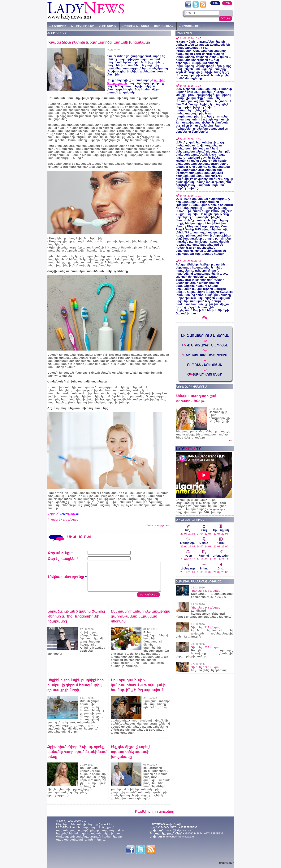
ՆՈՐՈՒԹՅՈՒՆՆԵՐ (82, 26)
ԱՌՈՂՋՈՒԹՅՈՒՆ (189, 26)
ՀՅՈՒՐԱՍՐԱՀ (107, 26)
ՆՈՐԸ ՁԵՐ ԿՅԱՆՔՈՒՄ (191, 386)
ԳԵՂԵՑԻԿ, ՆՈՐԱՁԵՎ (135, 26)
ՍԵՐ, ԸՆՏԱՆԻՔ (163, 26)
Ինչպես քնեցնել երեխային (210, 670)
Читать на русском (159, 525)
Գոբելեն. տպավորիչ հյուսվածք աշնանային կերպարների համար (205, 653)
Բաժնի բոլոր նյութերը (154, 811)
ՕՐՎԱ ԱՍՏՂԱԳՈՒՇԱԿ (191, 519)
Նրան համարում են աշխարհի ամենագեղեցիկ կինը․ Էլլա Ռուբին (205, 633)
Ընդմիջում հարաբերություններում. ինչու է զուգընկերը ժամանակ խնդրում (203, 613)
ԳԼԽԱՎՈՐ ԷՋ (57, 26)
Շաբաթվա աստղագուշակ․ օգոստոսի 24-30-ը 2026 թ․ (212, 595)
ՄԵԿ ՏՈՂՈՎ (184, 33)
